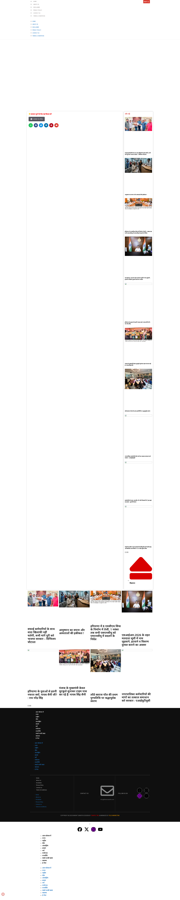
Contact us (36, 13)
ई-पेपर (37, 738)
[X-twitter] (146, 790)
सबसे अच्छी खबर (40, 733)
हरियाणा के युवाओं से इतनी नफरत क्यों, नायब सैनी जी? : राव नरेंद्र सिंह (42, 694)
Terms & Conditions (39, 16)
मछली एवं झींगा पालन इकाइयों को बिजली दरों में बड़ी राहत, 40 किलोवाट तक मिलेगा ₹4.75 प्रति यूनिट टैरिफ (138, 547)
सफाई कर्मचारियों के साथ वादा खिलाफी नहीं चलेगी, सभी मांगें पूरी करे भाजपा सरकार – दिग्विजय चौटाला (138, 153)
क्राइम (37, 724)
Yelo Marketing (114, 815)
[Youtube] (146, 795)
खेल (37, 719)
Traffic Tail (95, 815)
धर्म (37, 726)
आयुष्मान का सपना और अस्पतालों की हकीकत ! (136, 194)
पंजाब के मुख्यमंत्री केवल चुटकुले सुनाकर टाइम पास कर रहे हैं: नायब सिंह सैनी (73, 691)
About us (36, 4)
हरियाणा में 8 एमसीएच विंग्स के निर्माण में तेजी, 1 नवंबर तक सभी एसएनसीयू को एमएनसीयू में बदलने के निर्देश (138, 232)
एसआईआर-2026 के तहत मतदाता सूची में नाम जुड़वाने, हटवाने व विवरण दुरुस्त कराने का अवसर (137, 278)
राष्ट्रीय (37, 717)
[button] (31, 125)
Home (34, 1)
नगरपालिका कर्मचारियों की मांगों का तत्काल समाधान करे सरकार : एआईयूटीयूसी (136, 697)
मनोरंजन (38, 729)
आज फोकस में (40, 712)
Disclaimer (36, 7)
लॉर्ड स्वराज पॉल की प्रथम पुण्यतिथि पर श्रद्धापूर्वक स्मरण (137, 411)
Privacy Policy (37, 10)
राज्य (37, 714)
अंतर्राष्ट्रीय (38, 722)
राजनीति (38, 731)
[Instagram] (139, 795)
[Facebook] (139, 790)
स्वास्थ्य (38, 736)
